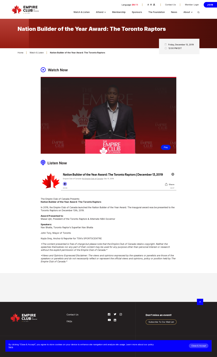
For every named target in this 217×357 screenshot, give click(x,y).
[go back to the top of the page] (200, 302)
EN (133, 5)
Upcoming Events (105, 18)
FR (136, 5)
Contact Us (170, 5)
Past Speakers (192, 31)
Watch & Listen (81, 12)
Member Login (192, 5)
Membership (119, 12)
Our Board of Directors (191, 45)
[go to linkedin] (115, 320)
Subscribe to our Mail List (161, 322)
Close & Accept (198, 345)
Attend (99, 12)
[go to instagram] (121, 315)
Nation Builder (104, 24)
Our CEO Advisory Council (193, 53)
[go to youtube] (109, 320)
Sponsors (137, 12)
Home (20, 52)
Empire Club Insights (190, 38)
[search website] (198, 12)
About (186, 12)
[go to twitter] (115, 314)
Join (210, 5)
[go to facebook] (109, 315)
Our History (190, 18)
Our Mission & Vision (191, 25)
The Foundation (156, 12)
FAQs (99, 37)
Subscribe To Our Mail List (105, 30)
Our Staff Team (192, 60)
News (174, 12)
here (11, 347)
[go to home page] (25, 9)
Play (166, 147)
